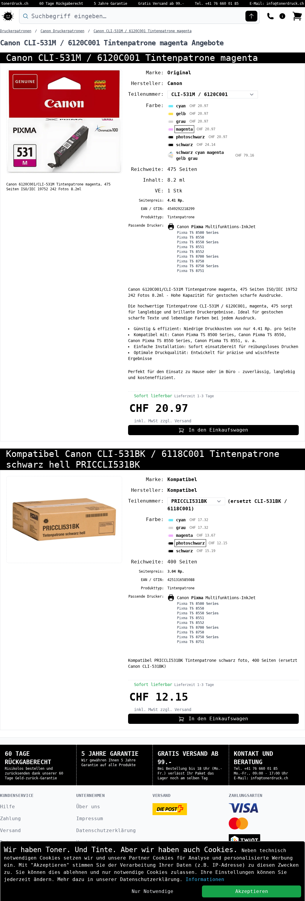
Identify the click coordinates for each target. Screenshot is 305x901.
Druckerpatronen (15, 31)
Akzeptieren (251, 891)
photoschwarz (190, 137)
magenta (184, 129)
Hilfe (7, 806)
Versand (10, 830)
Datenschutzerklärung (106, 830)
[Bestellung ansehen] (297, 16)
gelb (181, 113)
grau (181, 121)
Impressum (89, 818)
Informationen (205, 879)
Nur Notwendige (152, 891)
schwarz (184, 144)
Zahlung (10, 818)
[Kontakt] (270, 15)
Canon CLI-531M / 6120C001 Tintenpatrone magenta (143, 31)
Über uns (88, 806)
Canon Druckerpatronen (62, 31)
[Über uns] (282, 15)
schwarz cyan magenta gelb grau (200, 155)
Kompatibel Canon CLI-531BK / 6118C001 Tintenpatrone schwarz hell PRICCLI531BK (142, 459)
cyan (181, 105)
